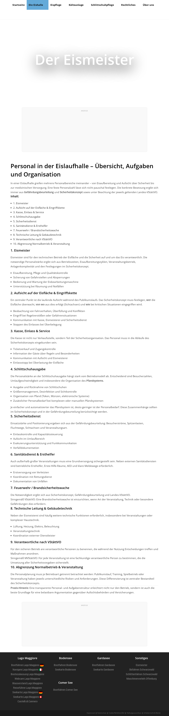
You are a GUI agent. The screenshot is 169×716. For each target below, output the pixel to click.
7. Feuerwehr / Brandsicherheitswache (36, 230)
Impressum (91, 713)
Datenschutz (102, 713)
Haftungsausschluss (134, 713)
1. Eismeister (20, 203)
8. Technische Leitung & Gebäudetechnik (37, 235)
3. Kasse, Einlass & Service (28, 212)
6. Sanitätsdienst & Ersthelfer (30, 226)
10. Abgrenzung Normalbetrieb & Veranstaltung (41, 243)
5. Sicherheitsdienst (24, 221)
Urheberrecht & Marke (152, 713)
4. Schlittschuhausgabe (26, 216)
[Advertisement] (84, 131)
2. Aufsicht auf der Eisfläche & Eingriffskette (39, 207)
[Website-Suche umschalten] (13, 15)
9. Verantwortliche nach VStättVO (32, 239)
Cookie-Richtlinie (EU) (117, 713)
